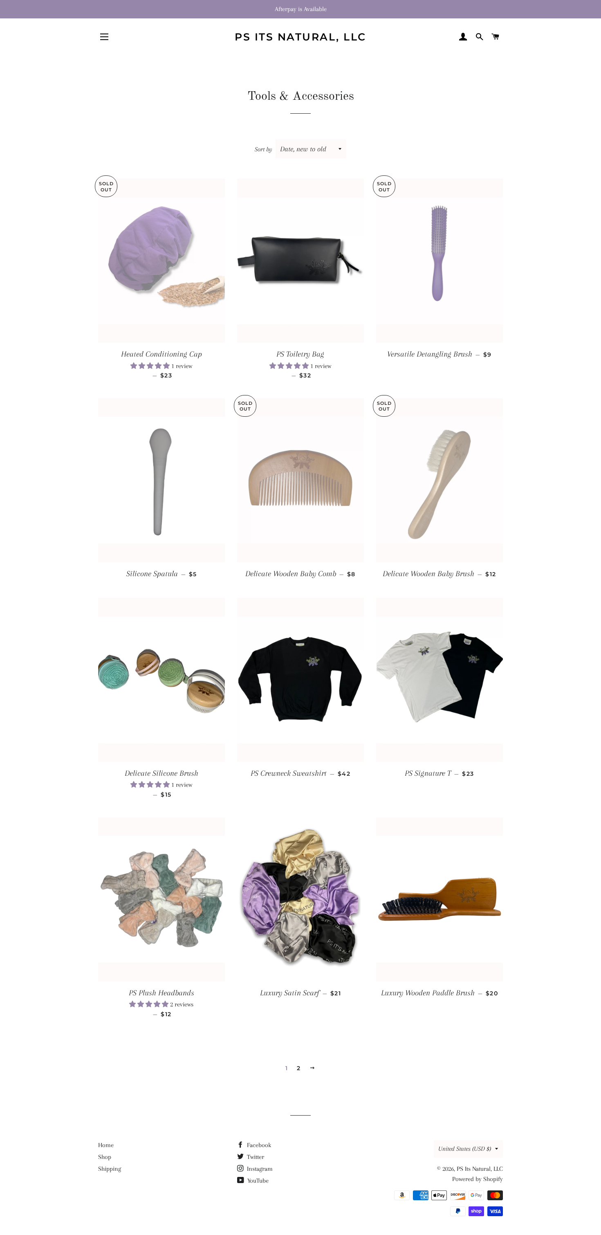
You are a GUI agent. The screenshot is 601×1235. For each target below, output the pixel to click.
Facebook (258, 1145)
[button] (150, 366)
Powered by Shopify (477, 1179)
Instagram (259, 1168)
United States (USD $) (464, 1148)
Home (106, 1145)
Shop (104, 1157)
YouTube (257, 1180)
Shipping (109, 1168)
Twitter (254, 1157)
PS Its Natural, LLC (300, 37)
